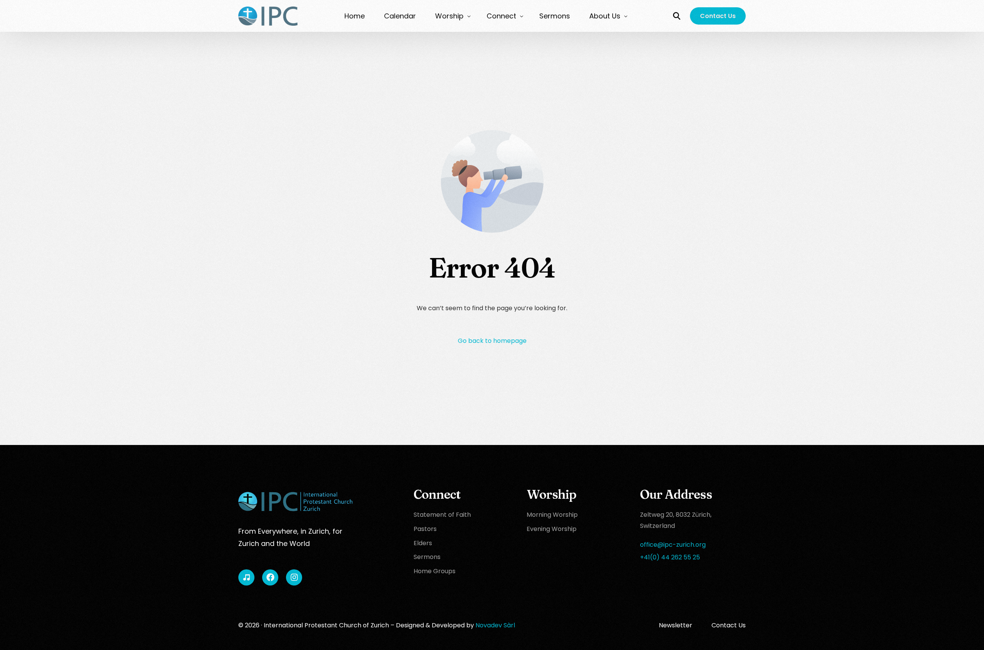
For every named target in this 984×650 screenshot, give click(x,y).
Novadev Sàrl (495, 625)
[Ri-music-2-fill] (246, 577)
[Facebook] (270, 577)
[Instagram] (294, 577)
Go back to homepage (492, 340)
